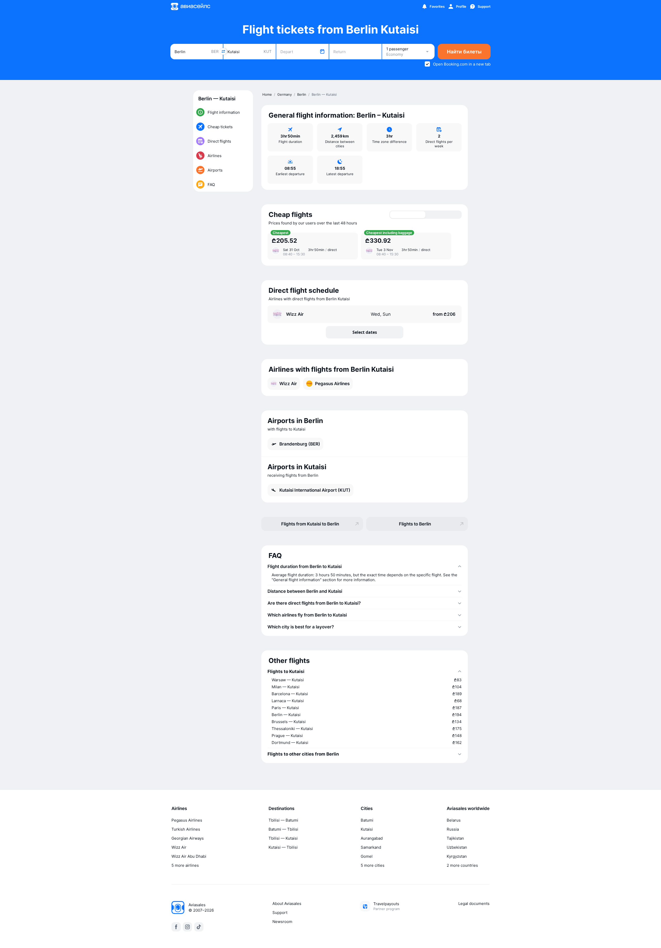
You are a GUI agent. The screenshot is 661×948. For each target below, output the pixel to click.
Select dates (364, 332)
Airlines (179, 808)
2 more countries (462, 865)
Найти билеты (464, 52)
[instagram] (187, 927)
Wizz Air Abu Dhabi (188, 856)
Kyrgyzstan (457, 856)
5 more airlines (185, 865)
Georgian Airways (187, 838)
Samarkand (371, 847)
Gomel (367, 856)
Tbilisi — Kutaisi (283, 838)
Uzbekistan (457, 847)
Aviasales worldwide (468, 808)
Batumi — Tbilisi (283, 829)
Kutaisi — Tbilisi (283, 847)
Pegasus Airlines (186, 820)
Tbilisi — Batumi (283, 820)
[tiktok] (199, 927)
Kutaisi (367, 829)
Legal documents (474, 903)
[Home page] (190, 6)
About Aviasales (286, 903)
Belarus (454, 820)
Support (279, 912)
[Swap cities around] (223, 51)
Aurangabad (372, 838)
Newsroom (282, 921)
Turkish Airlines (185, 829)
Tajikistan (455, 838)
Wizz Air (178, 847)
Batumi (367, 820)
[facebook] (176, 927)
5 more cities (372, 865)
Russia (453, 829)
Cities (367, 808)
